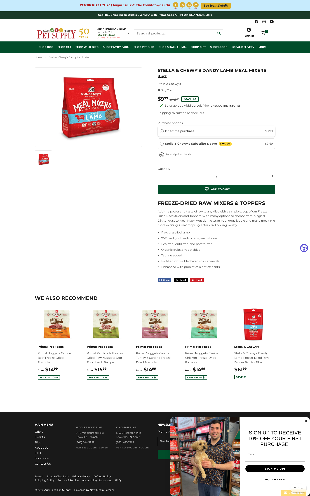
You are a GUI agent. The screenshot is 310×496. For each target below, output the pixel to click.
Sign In (249, 35)
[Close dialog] (306, 421)
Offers (39, 431)
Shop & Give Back (58, 476)
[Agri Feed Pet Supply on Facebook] (257, 22)
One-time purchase (179, 131)
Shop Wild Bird (87, 47)
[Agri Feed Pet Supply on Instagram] (264, 22)
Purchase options (170, 123)
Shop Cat (64, 47)
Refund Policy (102, 476)
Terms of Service (68, 480)
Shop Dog (46, 47)
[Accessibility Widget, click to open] (304, 248)
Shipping (164, 113)
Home (38, 57)
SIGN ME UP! (275, 468)
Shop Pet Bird (144, 47)
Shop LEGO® (218, 47)
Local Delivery (243, 47)
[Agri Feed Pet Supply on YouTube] (272, 22)
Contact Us (43, 463)
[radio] (162, 131)
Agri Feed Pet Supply (57, 489)
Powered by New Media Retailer (94, 489)
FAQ (38, 453)
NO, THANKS (275, 479)
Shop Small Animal (173, 47)
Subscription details (178, 154)
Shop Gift (198, 47)
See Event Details (216, 6)
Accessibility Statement (97, 480)
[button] (113, 33)
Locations (42, 458)
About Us (41, 447)
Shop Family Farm (116, 47)
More (262, 47)
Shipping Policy (45, 480)
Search (39, 476)
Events (40, 437)
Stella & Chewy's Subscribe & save (197, 143)
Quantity (164, 168)
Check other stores (226, 105)
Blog (38, 442)
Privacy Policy (81, 476)
